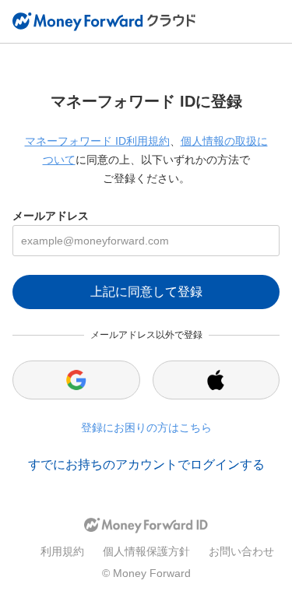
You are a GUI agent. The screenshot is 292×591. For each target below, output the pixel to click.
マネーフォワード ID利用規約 (97, 141)
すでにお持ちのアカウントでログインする (146, 464)
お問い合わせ (241, 551)
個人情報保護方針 (146, 551)
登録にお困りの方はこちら (146, 427)
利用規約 (62, 551)
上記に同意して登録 (146, 291)
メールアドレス (50, 215)
